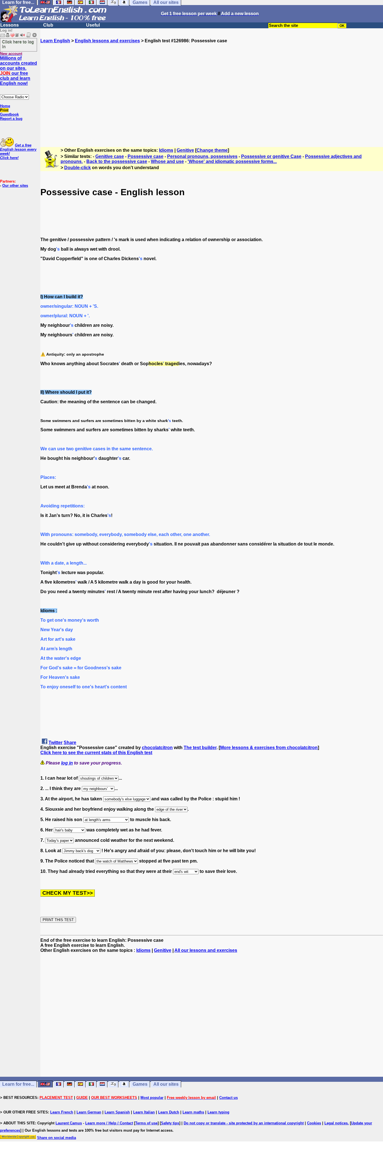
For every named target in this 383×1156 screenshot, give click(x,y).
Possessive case (145, 156)
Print (4, 110)
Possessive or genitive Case (271, 156)
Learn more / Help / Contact (109, 1123)
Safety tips (170, 1123)
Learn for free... (18, 1084)
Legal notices (336, 1123)
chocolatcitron (157, 747)
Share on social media (56, 1138)
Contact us (228, 1098)
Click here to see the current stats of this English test (96, 752)
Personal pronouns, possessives (202, 156)
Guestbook (9, 114)
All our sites (166, 1084)
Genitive (185, 150)
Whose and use (167, 161)
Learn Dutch (168, 1112)
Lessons (9, 25)
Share (70, 742)
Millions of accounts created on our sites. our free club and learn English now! (18, 71)
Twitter (56, 742)
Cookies (314, 1123)
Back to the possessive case (116, 161)
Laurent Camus (69, 1123)
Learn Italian (144, 1112)
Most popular (151, 1098)
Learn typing (218, 1112)
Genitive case (109, 156)
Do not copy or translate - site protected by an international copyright (244, 1123)
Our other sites (15, 185)
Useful (93, 25)
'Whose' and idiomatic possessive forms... (232, 161)
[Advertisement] (211, 92)
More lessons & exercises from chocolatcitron (269, 747)
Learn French (61, 1112)
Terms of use (146, 1123)
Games (140, 1084)
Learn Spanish (117, 1112)
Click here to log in (18, 44)
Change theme (212, 150)
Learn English (55, 40)
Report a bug (11, 118)
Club (48, 25)
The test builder (200, 747)
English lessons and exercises (107, 40)
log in (67, 763)
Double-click (77, 167)
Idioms (166, 150)
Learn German (89, 1112)
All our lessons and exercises (205, 950)
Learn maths (193, 1112)
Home (5, 106)
